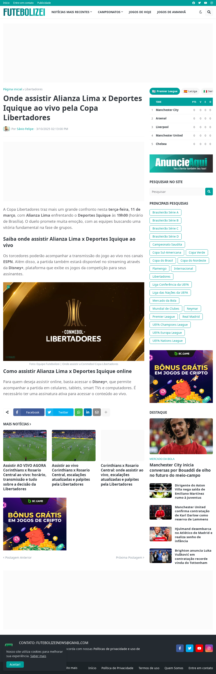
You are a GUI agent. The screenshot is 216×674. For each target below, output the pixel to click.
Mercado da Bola (164, 301)
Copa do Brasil (163, 260)
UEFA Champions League (170, 325)
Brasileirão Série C (165, 228)
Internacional (183, 268)
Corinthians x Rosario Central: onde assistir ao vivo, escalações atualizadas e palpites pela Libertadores (122, 474)
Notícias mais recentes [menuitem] (70, 12)
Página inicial (12, 89)
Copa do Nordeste (193, 260)
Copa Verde (197, 252)
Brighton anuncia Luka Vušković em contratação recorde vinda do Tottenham (193, 556)
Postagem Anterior (18, 557)
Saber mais (38, 656)
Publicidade (44, 3)
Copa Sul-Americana (167, 252)
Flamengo (159, 268)
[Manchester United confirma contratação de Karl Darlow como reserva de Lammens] (161, 512)
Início (6, 3)
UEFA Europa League (167, 333)
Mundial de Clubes (166, 309)
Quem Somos (174, 668)
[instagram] (212, 3)
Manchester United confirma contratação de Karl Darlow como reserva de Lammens (192, 513)
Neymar (192, 309)
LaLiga (190, 91)
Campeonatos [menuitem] (109, 12)
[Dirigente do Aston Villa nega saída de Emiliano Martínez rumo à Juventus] (161, 490)
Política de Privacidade (117, 668)
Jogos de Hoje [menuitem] (140, 12)
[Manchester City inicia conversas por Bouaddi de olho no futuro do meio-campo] (181, 436)
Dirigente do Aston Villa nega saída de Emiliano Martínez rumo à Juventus (190, 491)
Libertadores (34, 89)
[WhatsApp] (79, 412)
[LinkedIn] (88, 412)
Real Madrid (191, 317)
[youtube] (205, 3)
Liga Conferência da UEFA (171, 284)
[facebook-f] (180, 648)
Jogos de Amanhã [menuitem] (171, 12)
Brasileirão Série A (165, 212)
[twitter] (199, 3)
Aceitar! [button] (15, 664)
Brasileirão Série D (166, 236)
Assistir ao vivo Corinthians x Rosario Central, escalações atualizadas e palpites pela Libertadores (71, 474)
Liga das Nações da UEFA (170, 292)
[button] (200, 12)
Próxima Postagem (129, 557)
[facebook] (193, 3)
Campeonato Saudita (167, 244)
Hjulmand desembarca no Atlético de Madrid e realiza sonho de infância (193, 535)
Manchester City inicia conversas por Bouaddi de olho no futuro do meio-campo (180, 470)
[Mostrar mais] (106, 412)
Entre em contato (23, 3)
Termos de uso (149, 668)
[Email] (97, 412)
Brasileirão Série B (165, 220)
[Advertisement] (108, 52)
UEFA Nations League (168, 341)
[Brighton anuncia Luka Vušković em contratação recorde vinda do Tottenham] (161, 555)
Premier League (164, 91)
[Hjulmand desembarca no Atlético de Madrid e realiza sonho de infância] (161, 534)
